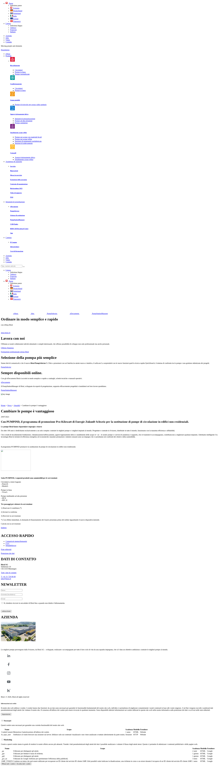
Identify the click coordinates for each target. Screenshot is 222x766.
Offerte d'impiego (7, 348)
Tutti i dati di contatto (8, 573)
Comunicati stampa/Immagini (16, 541)
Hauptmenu (5, 50)
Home (3, 405)
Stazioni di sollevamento (24, 143)
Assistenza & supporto (14, 162)
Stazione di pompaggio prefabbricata (28, 141)
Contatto (9, 42)
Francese (13, 30)
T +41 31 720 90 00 (8, 577)
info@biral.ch (6, 579)
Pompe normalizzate (22, 74)
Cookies (4, 699)
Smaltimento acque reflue (24, 160)
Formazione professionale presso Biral (15, 352)
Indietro (4, 528)
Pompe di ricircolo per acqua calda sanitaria (30, 105)
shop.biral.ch (5, 333)
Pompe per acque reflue (23, 139)
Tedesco (13, 28)
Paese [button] (10, 3)
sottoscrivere (6, 611)
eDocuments (5, 382)
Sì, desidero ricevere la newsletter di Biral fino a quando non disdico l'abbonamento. (34, 603)
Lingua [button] (8, 24)
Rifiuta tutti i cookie (8, 764)
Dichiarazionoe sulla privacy (11, 607)
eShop (8, 54)
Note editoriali (6, 549)
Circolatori (19, 70)
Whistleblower (11, 546)
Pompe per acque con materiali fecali (28, 137)
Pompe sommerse (21, 123)
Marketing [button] (7, 740)
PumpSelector (6, 367)
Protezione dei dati (7, 553)
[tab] (111, 721)
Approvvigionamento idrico (25, 157)
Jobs (7, 38)
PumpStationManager (9, 390)
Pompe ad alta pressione (23, 121)
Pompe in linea (20, 72)
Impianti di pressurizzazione (25, 119)
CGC (7, 543)
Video (8, 40)
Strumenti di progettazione (15, 202)
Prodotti (8, 56)
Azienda (9, 36)
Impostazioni (6, 714)
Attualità (17, 405)
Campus (9, 238)
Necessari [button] (7, 721)
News (9, 405)
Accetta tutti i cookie (24, 764)
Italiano (13, 32)
